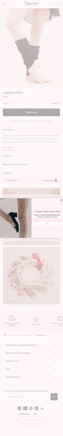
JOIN (47, 223)
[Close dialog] (61, 200)
